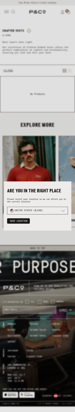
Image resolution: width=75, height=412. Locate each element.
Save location (18, 221)
